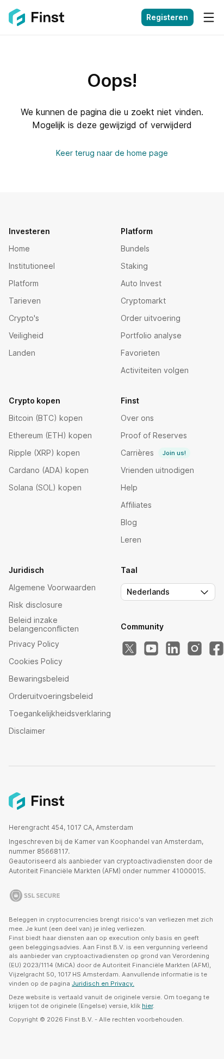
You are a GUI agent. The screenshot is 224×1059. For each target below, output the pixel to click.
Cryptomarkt (143, 300)
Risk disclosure (36, 604)
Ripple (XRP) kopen (44, 452)
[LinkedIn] (173, 649)
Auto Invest (141, 283)
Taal (129, 570)
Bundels (135, 248)
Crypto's (24, 318)
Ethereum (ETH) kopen (50, 435)
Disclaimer (27, 730)
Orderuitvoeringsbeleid (51, 696)
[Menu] (208, 17)
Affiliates (136, 504)
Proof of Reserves (154, 435)
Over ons (137, 418)
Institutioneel (32, 265)
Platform (24, 283)
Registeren (167, 17)
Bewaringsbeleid (39, 678)
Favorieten (140, 352)
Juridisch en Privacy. (103, 983)
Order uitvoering (151, 318)
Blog (129, 522)
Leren (131, 539)
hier (147, 1006)
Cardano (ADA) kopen (49, 470)
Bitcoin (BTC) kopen (46, 418)
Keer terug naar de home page (112, 152)
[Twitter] (129, 649)
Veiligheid (26, 335)
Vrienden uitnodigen (157, 470)
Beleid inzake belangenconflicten (44, 624)
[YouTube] (151, 649)
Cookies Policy (36, 661)
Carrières (153, 452)
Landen (22, 352)
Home (19, 248)
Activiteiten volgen (155, 370)
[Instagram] (194, 649)
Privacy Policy (34, 643)
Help (129, 487)
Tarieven (25, 300)
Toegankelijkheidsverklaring (60, 713)
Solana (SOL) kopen (45, 487)
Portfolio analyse (151, 335)
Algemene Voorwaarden (52, 587)
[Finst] (36, 17)
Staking (134, 265)
